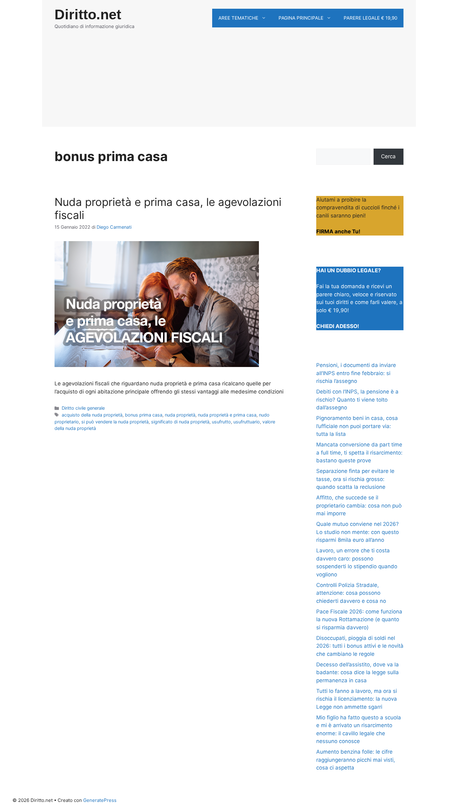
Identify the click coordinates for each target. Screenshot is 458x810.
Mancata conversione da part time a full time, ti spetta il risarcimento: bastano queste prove (359, 452)
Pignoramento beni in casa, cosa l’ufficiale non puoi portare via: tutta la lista (357, 426)
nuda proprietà (180, 414)
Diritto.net (88, 14)
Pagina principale (301, 18)
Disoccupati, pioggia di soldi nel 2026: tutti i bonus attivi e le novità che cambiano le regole (359, 646)
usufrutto (221, 421)
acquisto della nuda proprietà (92, 414)
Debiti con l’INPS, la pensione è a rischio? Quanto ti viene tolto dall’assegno (357, 399)
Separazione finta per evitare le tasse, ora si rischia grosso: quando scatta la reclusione (355, 479)
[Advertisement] (229, 83)
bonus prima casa (143, 414)
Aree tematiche (238, 18)
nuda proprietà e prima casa (227, 414)
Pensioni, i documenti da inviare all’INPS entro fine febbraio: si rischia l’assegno (356, 373)
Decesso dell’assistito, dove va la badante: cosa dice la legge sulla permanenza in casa (357, 672)
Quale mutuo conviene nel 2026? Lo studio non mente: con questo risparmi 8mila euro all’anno (357, 532)
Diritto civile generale (83, 408)
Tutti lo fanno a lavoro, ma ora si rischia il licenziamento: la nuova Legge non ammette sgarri (356, 699)
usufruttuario (246, 421)
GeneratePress (100, 800)
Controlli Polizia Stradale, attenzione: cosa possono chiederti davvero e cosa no (351, 593)
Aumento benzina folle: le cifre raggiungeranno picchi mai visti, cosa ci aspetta (355, 760)
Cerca (388, 156)
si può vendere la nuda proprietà (115, 421)
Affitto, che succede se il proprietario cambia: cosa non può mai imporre (359, 505)
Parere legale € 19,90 (370, 18)
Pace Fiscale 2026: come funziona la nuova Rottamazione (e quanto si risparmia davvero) (359, 619)
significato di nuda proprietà (180, 421)
